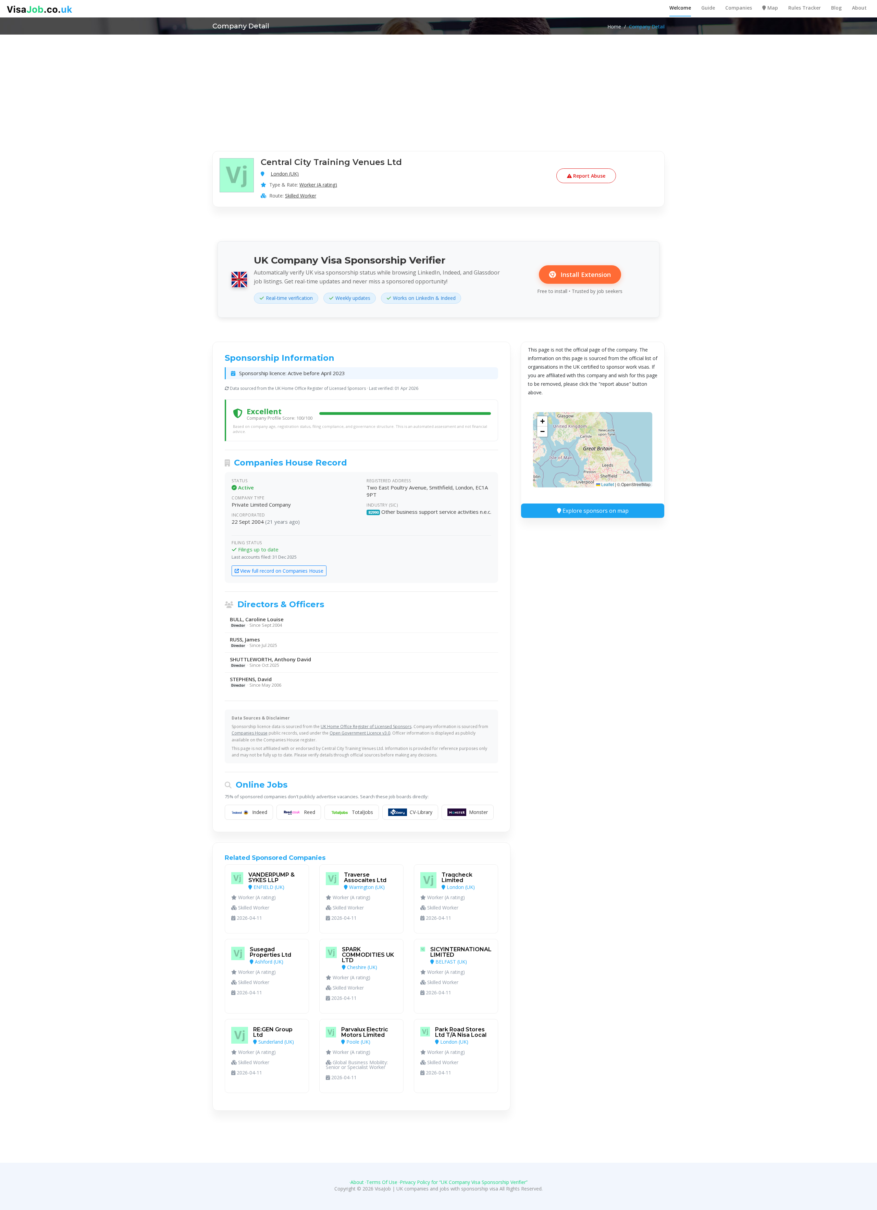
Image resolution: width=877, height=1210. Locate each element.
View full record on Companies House (281, 571)
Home (614, 26)
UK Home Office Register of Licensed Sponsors (366, 726)
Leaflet (607, 484)
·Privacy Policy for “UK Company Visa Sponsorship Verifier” (463, 1182)
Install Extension (585, 274)
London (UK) (285, 173)
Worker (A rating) (318, 184)
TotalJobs (362, 812)
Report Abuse (588, 176)
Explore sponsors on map (595, 510)
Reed (309, 812)
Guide (708, 7)
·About (356, 1182)
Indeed (259, 812)
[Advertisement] (438, 86)
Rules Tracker (804, 7)
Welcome (680, 7)
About (859, 7)
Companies (738, 7)
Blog (836, 7)
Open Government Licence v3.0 (360, 733)
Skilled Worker (300, 195)
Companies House (250, 733)
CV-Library (421, 812)
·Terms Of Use (381, 1182)
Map (772, 7)
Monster (478, 812)
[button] (542, 421)
